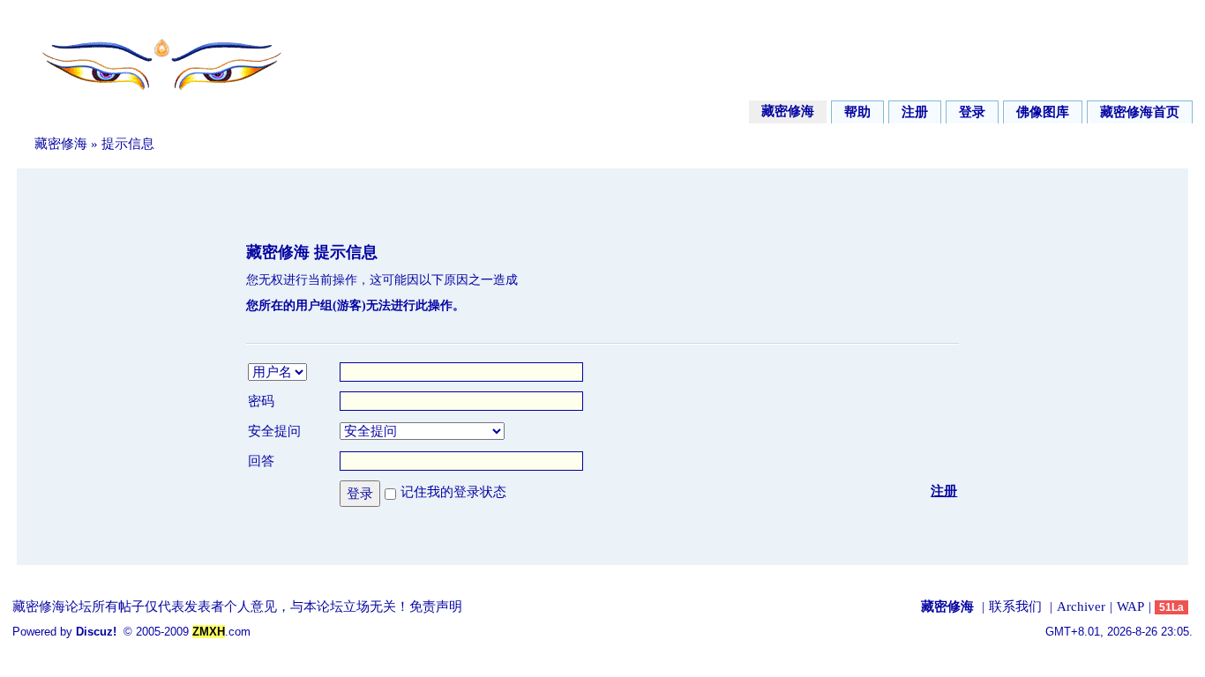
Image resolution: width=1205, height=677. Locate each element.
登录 (972, 112)
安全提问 (274, 431)
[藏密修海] (150, 100)
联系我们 (1015, 606)
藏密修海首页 (1139, 112)
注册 (915, 112)
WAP (1130, 606)
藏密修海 (787, 111)
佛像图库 (1042, 112)
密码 (261, 401)
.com (221, 631)
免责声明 (435, 606)
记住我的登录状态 (453, 492)
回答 (261, 461)
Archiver (1081, 606)
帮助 (857, 112)
